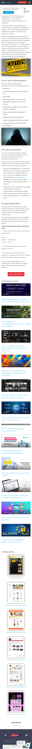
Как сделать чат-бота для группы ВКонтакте (15, 518)
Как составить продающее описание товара (12, 429)
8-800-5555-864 (16, 722)
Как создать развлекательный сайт (16, 714)
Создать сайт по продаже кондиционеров (16, 687)
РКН (16, 38)
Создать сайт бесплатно (16, 274)
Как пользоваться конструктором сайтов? (15, 474)
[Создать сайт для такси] (16, 576)
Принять (25, 746)
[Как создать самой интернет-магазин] (16, 630)
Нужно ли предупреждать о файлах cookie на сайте (12, 541)
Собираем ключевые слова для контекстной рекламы (14, 496)
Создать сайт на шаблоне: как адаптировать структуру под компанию (13, 372)
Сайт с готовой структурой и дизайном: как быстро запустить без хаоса (14, 348)
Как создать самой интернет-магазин (16, 632)
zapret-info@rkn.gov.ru (19, 177)
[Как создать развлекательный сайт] (16, 712)
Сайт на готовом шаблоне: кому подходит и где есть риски (14, 396)
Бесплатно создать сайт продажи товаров (16, 605)
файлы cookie (15, 745)
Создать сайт (22, 2)
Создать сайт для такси (16, 578)
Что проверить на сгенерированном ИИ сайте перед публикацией (15, 323)
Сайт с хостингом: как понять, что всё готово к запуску (15, 418)
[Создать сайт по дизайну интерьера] (16, 657)
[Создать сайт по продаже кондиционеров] (16, 685)
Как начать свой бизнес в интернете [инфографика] (12, 452)
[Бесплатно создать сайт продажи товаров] (16, 603)
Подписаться (8, 12)
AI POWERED (17, 735)
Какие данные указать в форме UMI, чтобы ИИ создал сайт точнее (15, 300)
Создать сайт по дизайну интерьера (16, 659)
